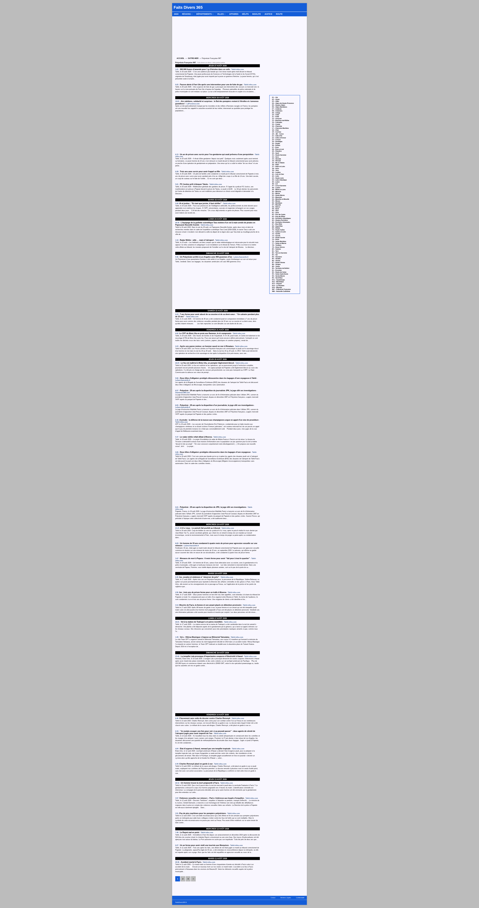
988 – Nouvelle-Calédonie (281, 291)
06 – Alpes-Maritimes (279, 107)
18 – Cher (275, 130)
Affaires (233, 14)
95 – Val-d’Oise (277, 278)
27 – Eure (275, 147)
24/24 (176, 14)
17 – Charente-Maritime (280, 128)
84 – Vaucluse (277, 257)
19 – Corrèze (276, 132)
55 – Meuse (276, 201)
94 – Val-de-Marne (278, 276)
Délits (245, 14)
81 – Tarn (275, 251)
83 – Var (275, 255)
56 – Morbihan (277, 203)
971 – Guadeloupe (278, 280)
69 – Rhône (276, 228)
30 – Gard (275, 153)
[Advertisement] (217, 132)
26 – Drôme (276, 145)
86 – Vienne (276, 261)
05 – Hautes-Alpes (278, 105)
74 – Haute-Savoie (278, 237)
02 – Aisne (276, 99)
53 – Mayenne (277, 197)
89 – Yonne (276, 266)
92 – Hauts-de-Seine (279, 272)
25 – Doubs (276, 143)
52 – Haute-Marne (278, 195)
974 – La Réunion (278, 285)
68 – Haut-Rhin (277, 226)
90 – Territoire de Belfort (280, 268)
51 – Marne (276, 193)
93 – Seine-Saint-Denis (280, 274)
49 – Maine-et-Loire (279, 189)
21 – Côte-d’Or (277, 136)
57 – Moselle (276, 205)
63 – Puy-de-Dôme (278, 216)
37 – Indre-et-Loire (278, 166)
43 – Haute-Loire (278, 178)
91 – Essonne (277, 270)
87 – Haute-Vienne (278, 262)
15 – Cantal (276, 124)
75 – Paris (275, 239)
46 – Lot (275, 184)
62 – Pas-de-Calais (278, 214)
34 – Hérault (276, 161)
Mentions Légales (285, 897)
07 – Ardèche (277, 109)
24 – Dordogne (277, 141)
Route (279, 14)
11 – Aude (275, 116)
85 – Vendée (276, 259)
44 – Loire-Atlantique (279, 180)
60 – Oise (275, 211)
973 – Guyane (277, 283)
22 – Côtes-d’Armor (279, 138)
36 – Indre (275, 165)
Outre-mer (193, 58)
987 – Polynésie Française (281, 289)
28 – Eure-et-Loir (278, 149)
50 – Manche (276, 191)
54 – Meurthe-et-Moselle (280, 199)
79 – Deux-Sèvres (278, 247)
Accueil (180, 58)
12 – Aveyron (277, 118)
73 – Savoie (276, 236)
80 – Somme (276, 249)
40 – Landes (276, 172)
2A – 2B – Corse (278, 134)
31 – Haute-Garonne (279, 155)
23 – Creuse (276, 140)
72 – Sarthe (276, 234)
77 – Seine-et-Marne (279, 243)
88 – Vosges (276, 264)
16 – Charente (277, 126)
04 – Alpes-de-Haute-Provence (283, 103)
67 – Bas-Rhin (277, 224)
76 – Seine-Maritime (279, 241)
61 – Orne (275, 213)
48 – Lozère (276, 188)
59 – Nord (275, 209)
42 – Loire (275, 176)
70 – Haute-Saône (278, 230)
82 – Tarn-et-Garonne (279, 253)
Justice (268, 14)
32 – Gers (275, 157)
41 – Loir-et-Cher (278, 174)
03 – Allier (275, 101)
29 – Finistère (277, 151)
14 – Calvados (277, 122)
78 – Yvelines (276, 245)
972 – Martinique (278, 282)
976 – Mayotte (277, 287)
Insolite (256, 14)
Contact (273, 897)
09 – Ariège (276, 113)
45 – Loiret (276, 182)
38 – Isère (275, 168)
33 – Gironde (276, 159)
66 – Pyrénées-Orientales (281, 222)
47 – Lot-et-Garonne (279, 186)
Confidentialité (300, 897)
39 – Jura (275, 170)
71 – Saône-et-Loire (279, 232)
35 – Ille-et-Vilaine (278, 163)
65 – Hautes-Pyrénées (280, 220)
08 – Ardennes (277, 111)
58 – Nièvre (276, 207)
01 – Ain (275, 97)
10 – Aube (275, 115)
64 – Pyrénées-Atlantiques (281, 218)
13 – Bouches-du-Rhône (280, 120)
